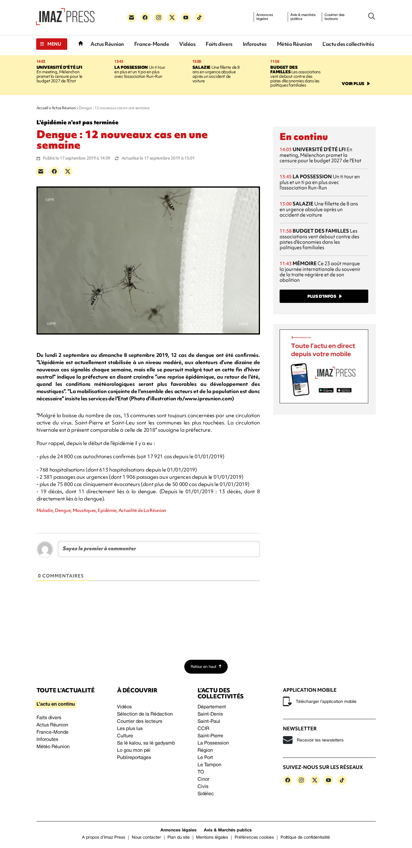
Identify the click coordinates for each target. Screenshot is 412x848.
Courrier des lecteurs (335, 17)
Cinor (203, 779)
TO (201, 772)
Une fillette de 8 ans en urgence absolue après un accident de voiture (216, 74)
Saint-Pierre (210, 736)
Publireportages (134, 758)
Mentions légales (212, 838)
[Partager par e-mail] (41, 171)
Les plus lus (130, 729)
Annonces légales (264, 17)
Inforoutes (255, 43)
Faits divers (219, 43)
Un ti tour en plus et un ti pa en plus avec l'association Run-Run (139, 72)
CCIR (203, 729)
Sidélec (206, 794)
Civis (203, 787)
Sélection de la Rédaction (145, 714)
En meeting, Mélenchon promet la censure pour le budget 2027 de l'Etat (59, 74)
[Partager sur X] (68, 171)
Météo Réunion (294, 43)
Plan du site (178, 838)
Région (205, 750)
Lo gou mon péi (134, 750)
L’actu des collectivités (348, 43)
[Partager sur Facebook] (54, 171)
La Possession (213, 743)
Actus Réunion (107, 43)
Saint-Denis (210, 714)
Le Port (205, 758)
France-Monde (151, 43)
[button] (51, 44)
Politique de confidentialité (305, 838)
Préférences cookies (254, 838)
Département (212, 707)
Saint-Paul (209, 721)
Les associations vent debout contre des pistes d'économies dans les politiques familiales (295, 76)
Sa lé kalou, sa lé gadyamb (146, 743)
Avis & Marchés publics (228, 830)
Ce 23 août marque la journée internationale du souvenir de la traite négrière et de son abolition (320, 271)
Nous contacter (146, 838)
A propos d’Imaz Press (103, 838)
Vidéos (187, 43)
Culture (125, 736)
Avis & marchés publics (302, 17)
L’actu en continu (55, 704)
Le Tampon (209, 765)
